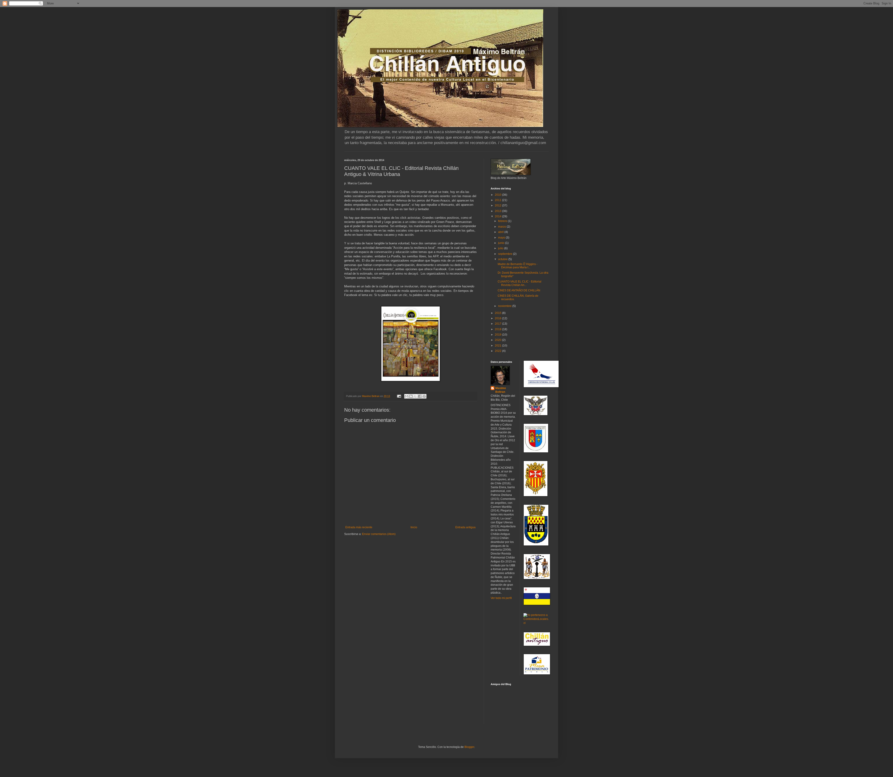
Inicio (413, 527)
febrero (503, 221)
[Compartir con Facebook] (419, 396)
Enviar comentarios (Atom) (379, 534)
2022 (498, 351)
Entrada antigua (465, 527)
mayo (502, 237)
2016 (498, 318)
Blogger (469, 747)
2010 (498, 194)
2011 (498, 200)
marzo (502, 226)
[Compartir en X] (415, 396)
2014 (498, 216)
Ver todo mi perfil (501, 598)
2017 (498, 323)
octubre (503, 259)
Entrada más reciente (358, 527)
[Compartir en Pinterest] (424, 396)
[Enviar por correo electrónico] (406, 396)
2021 (498, 345)
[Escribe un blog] (411, 396)
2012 (498, 205)
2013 (498, 211)
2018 (498, 329)
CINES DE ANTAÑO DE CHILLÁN (519, 290)
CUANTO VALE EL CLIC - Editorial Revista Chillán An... (519, 283)
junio (501, 243)
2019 (498, 334)
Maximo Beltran (500, 390)
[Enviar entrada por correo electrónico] (399, 396)
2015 (498, 313)
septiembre (505, 254)
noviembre (505, 306)
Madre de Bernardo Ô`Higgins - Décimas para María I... (517, 265)
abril (501, 232)
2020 (498, 340)
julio (501, 248)
